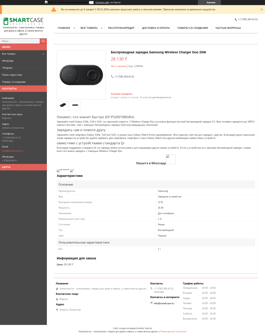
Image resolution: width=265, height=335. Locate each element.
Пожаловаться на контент (173, 331)
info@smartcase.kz (12, 150)
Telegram (7, 67)
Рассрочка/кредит (121, 27)
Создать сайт (102, 2)
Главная (64, 27)
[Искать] (43, 41)
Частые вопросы (228, 27)
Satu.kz (148, 328)
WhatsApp (8, 60)
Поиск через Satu (12, 74)
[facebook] (63, 169)
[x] (72, 169)
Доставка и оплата (156, 27)
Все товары (9, 53)
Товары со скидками (14, 81)
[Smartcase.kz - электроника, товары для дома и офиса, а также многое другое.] (23, 21)
